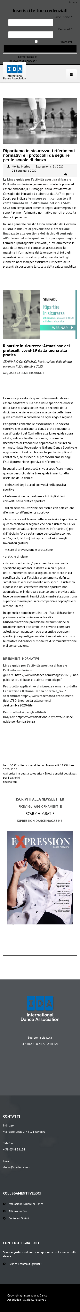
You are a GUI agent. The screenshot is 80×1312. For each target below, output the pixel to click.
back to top (10, 782)
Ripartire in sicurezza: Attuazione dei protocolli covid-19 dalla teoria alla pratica (36, 350)
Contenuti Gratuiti (19, 1218)
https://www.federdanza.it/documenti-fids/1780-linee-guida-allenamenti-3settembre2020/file (39, 700)
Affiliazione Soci (19, 1211)
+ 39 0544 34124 (14, 1149)
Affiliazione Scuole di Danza (26, 1204)
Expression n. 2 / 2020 (50, 166)
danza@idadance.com (16, 1167)
